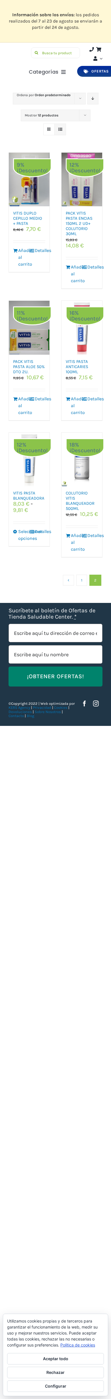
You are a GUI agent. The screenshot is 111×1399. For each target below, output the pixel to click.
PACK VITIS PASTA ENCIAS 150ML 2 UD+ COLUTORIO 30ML (79, 223)
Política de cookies (77, 1345)
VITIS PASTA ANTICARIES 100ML (77, 366)
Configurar (55, 1386)
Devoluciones (20, 712)
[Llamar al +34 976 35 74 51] (91, 49)
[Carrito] (98, 49)
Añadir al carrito (23, 257)
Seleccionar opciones (23, 535)
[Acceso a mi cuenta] (97, 58)
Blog (30, 716)
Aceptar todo (55, 1358)
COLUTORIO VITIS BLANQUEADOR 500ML (80, 500)
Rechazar (55, 1372)
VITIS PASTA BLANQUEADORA (28, 495)
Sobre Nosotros (48, 712)
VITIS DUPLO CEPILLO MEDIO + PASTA (27, 218)
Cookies (60, 707)
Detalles (40, 250)
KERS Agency (19, 707)
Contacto (17, 716)
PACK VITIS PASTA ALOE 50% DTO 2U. (29, 366)
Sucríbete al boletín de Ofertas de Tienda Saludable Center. (52, 613)
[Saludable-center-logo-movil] (19, 50)
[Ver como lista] (60, 129)
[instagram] (96, 703)
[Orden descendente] (92, 98)
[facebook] (84, 703)
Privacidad (42, 707)
